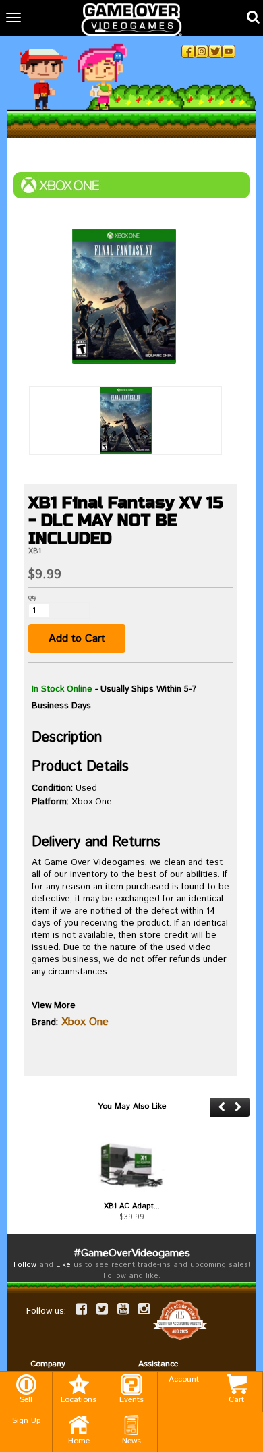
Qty (32, 597)
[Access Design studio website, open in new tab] (180, 1319)
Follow (24, 1265)
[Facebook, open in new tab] (188, 51)
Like (63, 1265)
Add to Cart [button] (77, 638)
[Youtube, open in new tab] (228, 51)
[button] (221, 1107)
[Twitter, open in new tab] (215, 51)
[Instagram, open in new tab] (201, 51)
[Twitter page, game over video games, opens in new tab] (102, 1309)
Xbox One (85, 1022)
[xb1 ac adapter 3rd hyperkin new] (131, 1164)
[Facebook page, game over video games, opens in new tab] (81, 1309)
